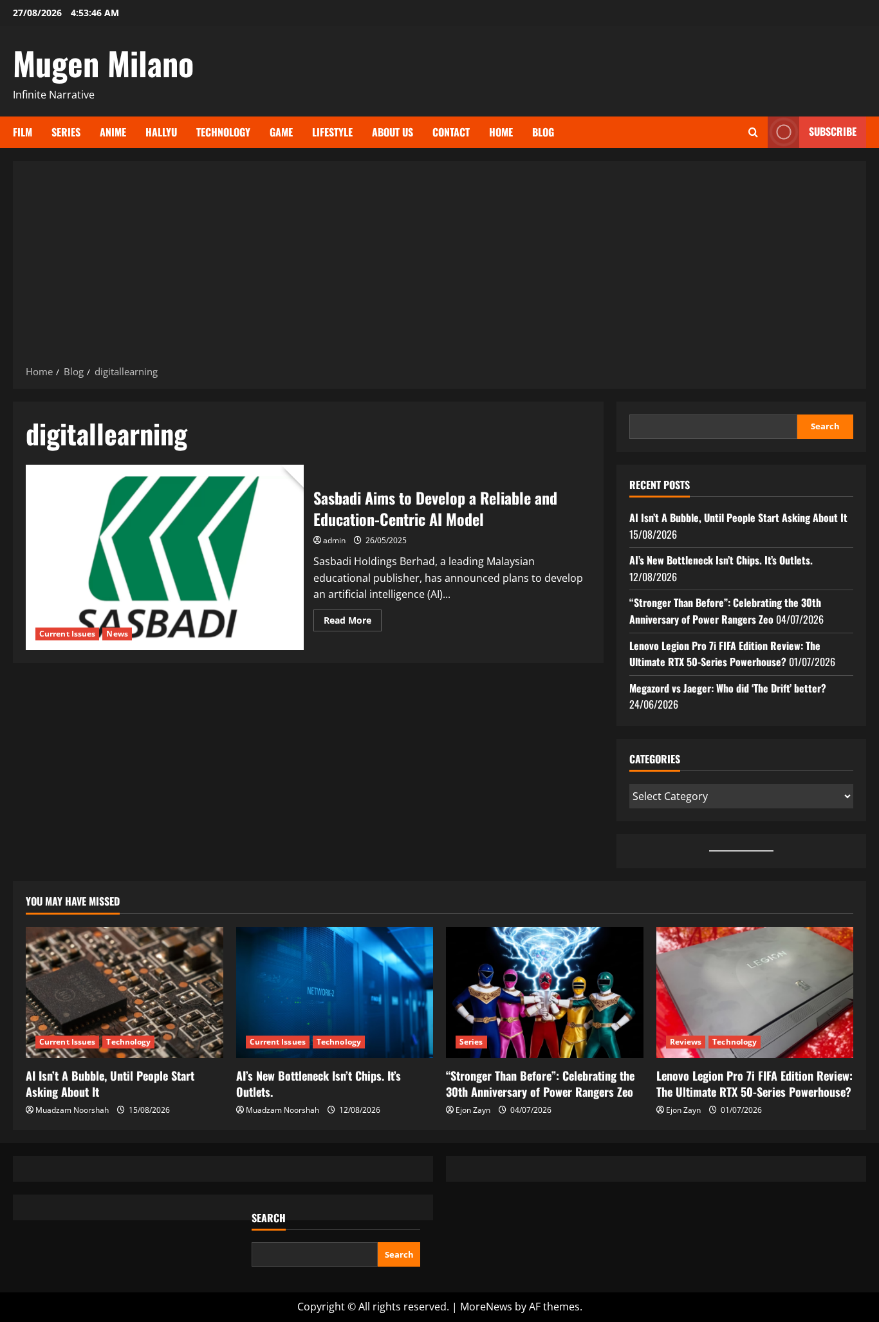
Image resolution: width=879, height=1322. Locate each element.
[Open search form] (753, 132)
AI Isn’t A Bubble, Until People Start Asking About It (738, 517)
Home (501, 132)
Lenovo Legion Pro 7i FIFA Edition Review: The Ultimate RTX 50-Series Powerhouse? (724, 654)
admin (334, 540)
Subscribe (832, 131)
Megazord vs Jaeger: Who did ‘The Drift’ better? (727, 688)
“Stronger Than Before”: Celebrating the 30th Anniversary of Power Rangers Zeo (725, 611)
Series (65, 132)
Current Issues (67, 633)
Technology (223, 132)
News (116, 633)
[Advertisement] (439, 267)
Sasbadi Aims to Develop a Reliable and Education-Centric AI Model (165, 557)
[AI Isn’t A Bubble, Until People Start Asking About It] (124, 992)
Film (22, 132)
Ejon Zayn (473, 1109)
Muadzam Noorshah (72, 1109)
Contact (451, 132)
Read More (353, 622)
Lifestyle (332, 132)
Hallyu (161, 132)
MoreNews (486, 1306)
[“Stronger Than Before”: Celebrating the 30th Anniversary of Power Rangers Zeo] (544, 992)
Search (825, 426)
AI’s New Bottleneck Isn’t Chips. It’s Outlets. (721, 560)
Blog (543, 132)
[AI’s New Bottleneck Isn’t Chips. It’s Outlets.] (335, 992)
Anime (113, 132)
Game (281, 132)
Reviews (686, 1041)
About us (392, 132)
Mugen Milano (103, 62)
